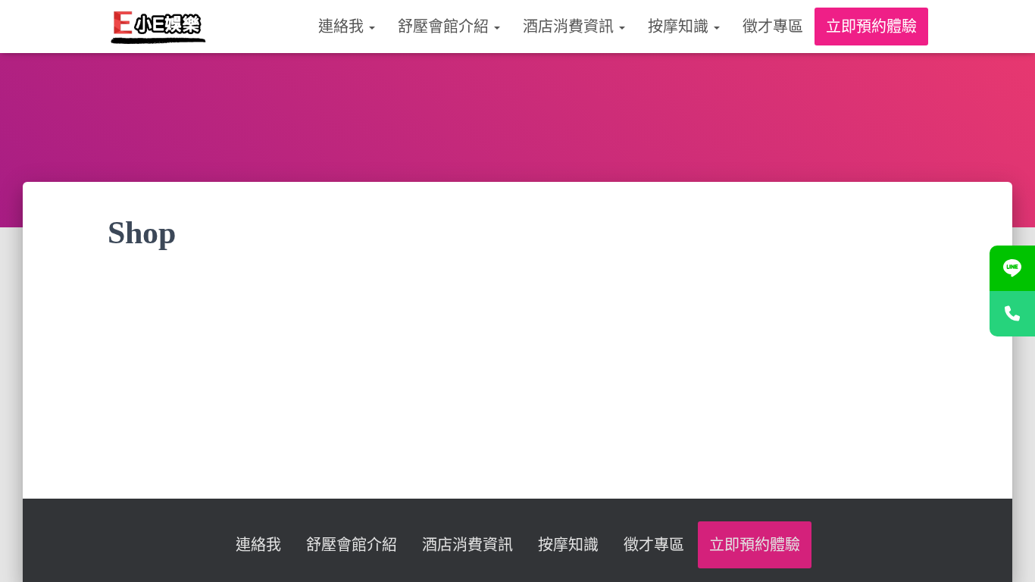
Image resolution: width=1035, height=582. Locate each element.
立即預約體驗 (871, 26)
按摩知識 (680, 26)
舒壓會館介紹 (445, 26)
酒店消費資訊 (570, 26)
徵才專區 (773, 26)
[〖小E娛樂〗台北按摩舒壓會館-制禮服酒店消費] (158, 26)
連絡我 (342, 26)
